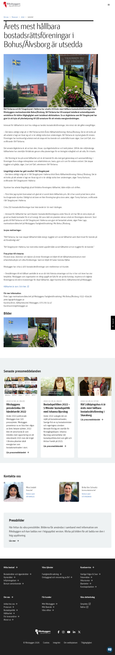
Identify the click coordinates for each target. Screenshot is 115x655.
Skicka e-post (30, 494)
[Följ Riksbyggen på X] (79, 632)
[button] (30, 332)
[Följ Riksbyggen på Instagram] (63, 632)
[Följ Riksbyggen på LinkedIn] (74, 632)
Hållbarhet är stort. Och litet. (15, 286)
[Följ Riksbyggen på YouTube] (68, 632)
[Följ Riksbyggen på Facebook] (58, 632)
